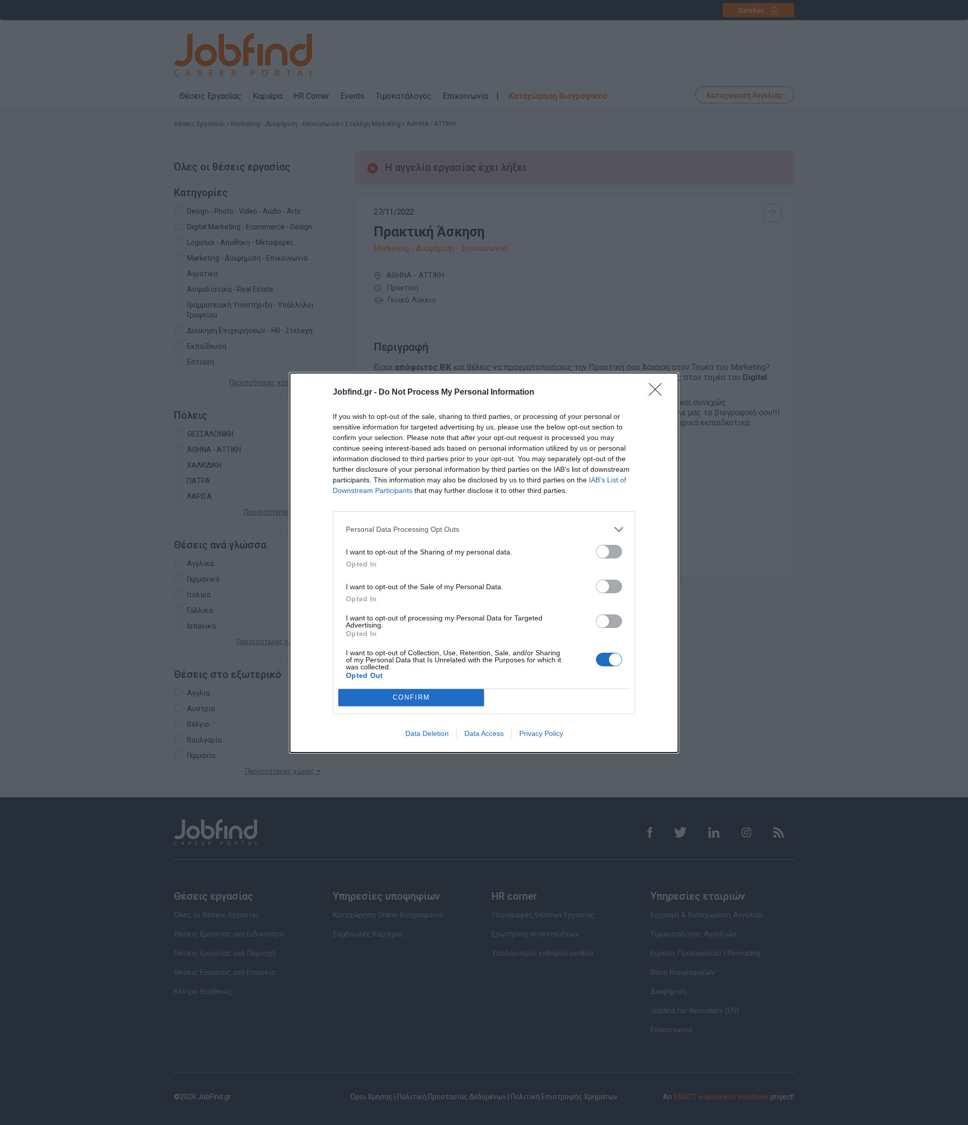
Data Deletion (427, 733)
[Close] (658, 392)
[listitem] (484, 529)
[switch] (609, 551)
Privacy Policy (541, 733)
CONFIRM (411, 697)
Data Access (484, 733)
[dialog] (484, 563)
